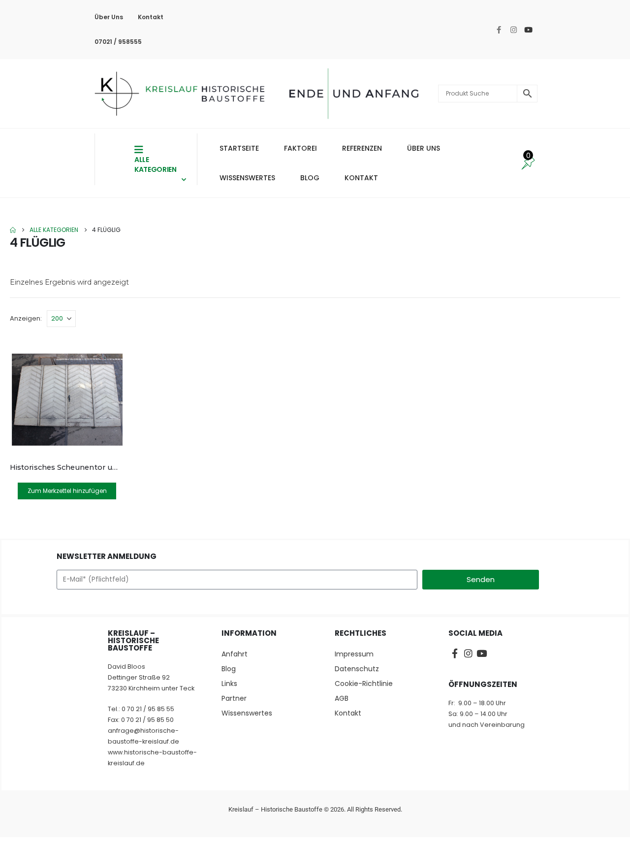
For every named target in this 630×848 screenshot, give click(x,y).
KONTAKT (361, 178)
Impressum (354, 654)
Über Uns (108, 17)
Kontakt (150, 17)
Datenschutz (357, 669)
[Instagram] (513, 29)
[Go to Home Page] (13, 230)
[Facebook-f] (498, 29)
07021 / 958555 (118, 41)
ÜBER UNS (423, 148)
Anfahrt (234, 654)
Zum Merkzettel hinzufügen (67, 491)
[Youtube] (528, 29)
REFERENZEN (362, 148)
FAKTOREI (300, 148)
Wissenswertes (246, 713)
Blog (228, 669)
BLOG (309, 178)
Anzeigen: (26, 318)
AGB (341, 698)
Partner (234, 698)
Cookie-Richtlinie (364, 683)
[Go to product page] (67, 399)
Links (229, 683)
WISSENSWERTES (247, 178)
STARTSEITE (239, 148)
